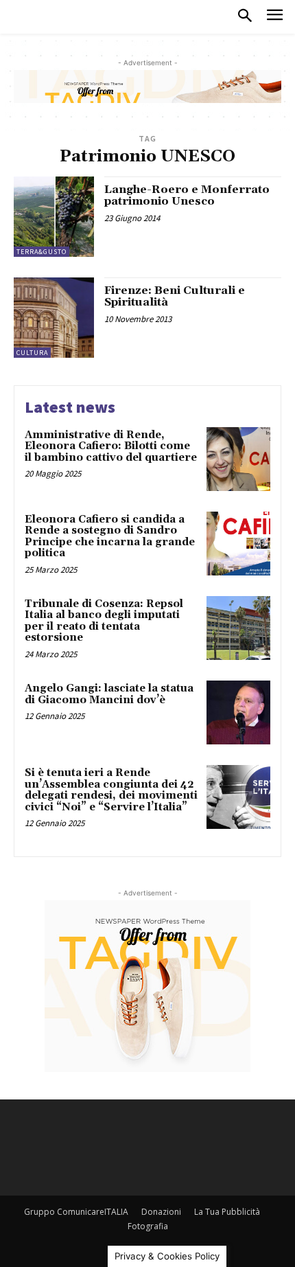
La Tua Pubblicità (227, 1212)
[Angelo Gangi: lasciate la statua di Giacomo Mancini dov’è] (238, 712)
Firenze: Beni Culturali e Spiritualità (174, 297)
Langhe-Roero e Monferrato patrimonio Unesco (187, 196)
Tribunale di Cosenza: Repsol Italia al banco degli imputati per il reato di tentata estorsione (104, 621)
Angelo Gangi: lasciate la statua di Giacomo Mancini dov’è (109, 694)
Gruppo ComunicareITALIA (76, 1212)
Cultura (32, 352)
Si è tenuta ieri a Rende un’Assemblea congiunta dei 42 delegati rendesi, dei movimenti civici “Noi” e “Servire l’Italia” (111, 790)
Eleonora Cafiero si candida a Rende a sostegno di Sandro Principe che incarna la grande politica (110, 536)
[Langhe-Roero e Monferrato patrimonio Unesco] (54, 216)
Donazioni (161, 1212)
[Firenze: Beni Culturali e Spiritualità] (54, 317)
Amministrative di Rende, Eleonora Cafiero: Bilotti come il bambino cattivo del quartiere (111, 446)
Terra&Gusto (41, 251)
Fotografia (148, 1226)
